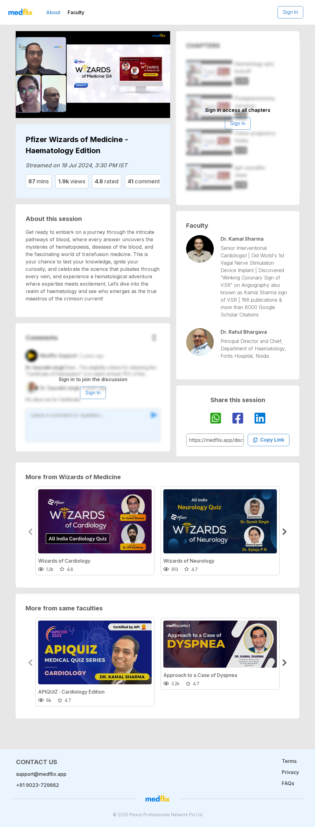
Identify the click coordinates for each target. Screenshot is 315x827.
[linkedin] (260, 419)
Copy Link (272, 439)
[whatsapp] (215, 419)
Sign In (290, 12)
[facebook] (238, 419)
